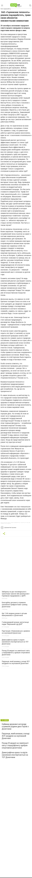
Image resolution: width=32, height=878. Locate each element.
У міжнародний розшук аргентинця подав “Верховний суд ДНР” (15, 623)
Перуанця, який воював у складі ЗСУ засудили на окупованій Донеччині (16, 662)
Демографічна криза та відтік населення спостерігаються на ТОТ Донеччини (15, 642)
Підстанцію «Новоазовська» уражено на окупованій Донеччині (16, 632)
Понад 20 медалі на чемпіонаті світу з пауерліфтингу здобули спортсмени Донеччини (16, 653)
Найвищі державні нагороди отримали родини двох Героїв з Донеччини (15, 726)
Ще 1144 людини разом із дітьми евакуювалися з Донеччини (14, 614)
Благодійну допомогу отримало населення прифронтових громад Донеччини (14, 604)
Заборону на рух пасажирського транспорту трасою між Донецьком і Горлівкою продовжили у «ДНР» (16, 594)
